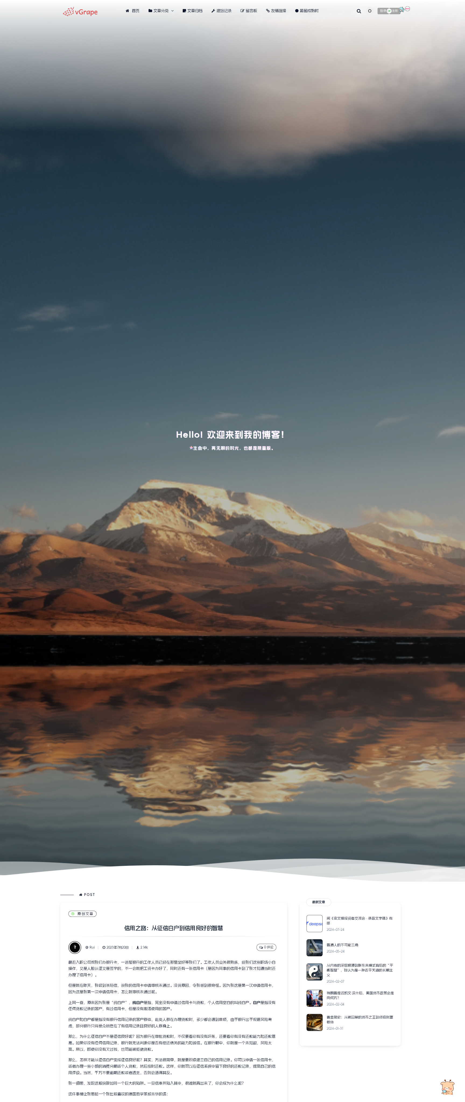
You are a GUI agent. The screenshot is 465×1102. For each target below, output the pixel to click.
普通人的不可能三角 (342, 945)
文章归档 (194, 11)
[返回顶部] (447, 1087)
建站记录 (223, 11)
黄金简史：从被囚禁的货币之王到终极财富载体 (360, 1019)
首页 (135, 11)
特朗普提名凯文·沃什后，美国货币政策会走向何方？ (360, 995)
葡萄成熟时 (309, 11)
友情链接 (278, 11)
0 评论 (268, 947)
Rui (92, 947)
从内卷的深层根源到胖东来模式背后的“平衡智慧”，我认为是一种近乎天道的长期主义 (360, 970)
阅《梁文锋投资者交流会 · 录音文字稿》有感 (360, 921)
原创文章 (86, 914)
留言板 (251, 11)
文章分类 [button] (160, 11)
